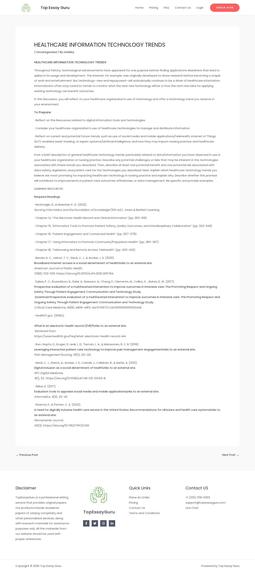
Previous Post (27, 455)
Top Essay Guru (55, 7)
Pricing (153, 8)
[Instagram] (103, 523)
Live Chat (192, 508)
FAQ (166, 8)
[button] (225, 8)
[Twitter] (95, 523)
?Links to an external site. (80, 326)
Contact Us (183, 8)
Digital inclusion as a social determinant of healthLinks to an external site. (85, 368)
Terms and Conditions (144, 513)
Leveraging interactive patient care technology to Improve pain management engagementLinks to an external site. (115, 349)
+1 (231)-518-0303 (198, 497)
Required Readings (47, 197)
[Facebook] (86, 523)
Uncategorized (46, 52)
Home (139, 8)
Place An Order (139, 497)
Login (199, 8)
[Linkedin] (112, 523)
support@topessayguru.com (206, 503)
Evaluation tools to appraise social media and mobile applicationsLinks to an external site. (96, 391)
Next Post (230, 455)
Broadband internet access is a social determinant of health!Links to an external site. (93, 263)
